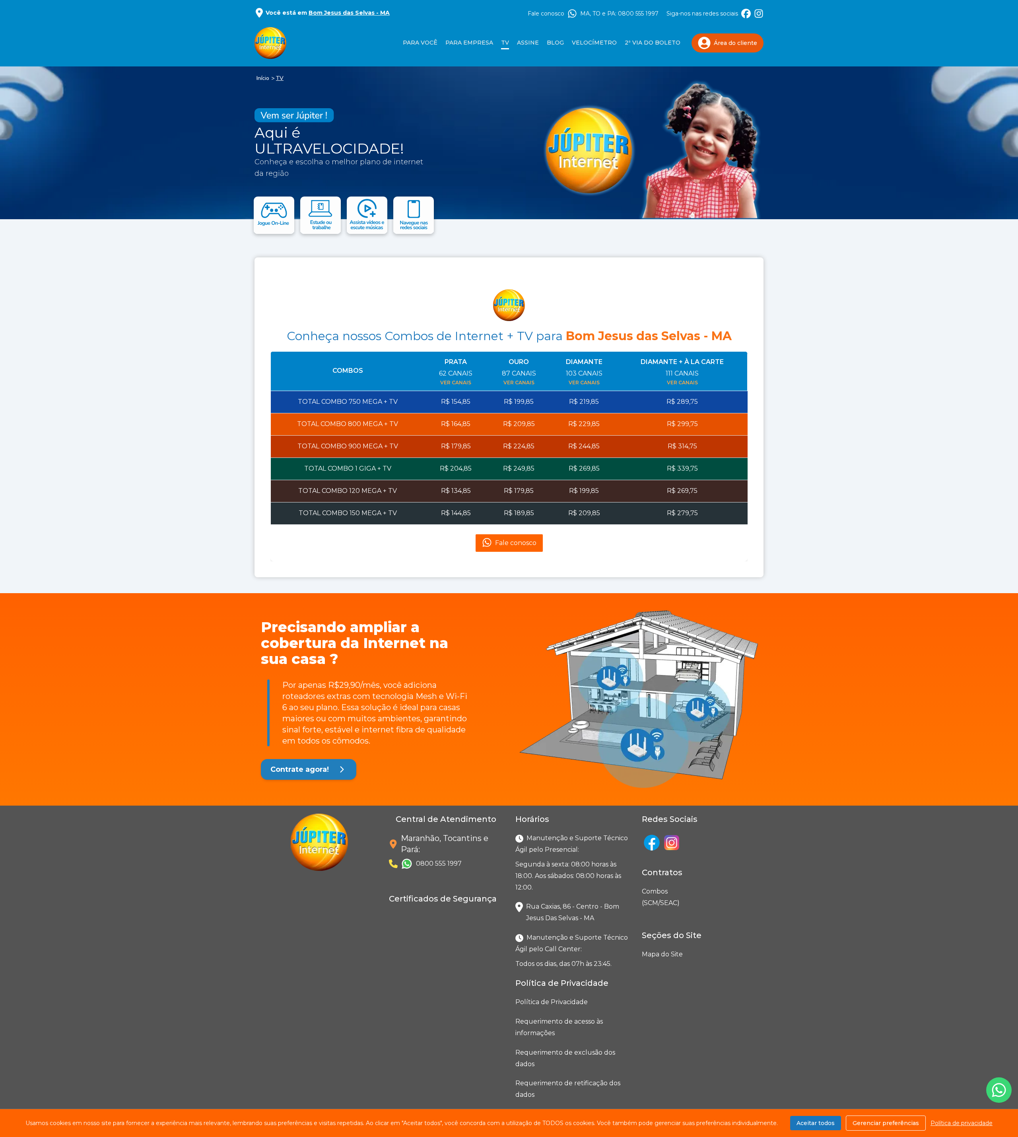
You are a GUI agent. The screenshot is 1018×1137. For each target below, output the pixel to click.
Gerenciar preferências (886, 1123)
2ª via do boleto (652, 42)
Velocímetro (594, 42)
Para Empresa (469, 42)
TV (280, 78)
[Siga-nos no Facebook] (746, 13)
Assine (528, 42)
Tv (505, 42)
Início (262, 78)
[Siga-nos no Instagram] (759, 13)
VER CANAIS (455, 382)
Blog (555, 42)
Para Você (420, 42)
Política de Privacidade (551, 1002)
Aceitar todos (816, 1123)
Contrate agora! (299, 769)
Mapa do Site (662, 954)
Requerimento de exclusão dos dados (565, 1058)
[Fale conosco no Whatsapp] (999, 1090)
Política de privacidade (962, 1123)
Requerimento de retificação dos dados (567, 1088)
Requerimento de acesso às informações (559, 1027)
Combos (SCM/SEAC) (643, 897)
